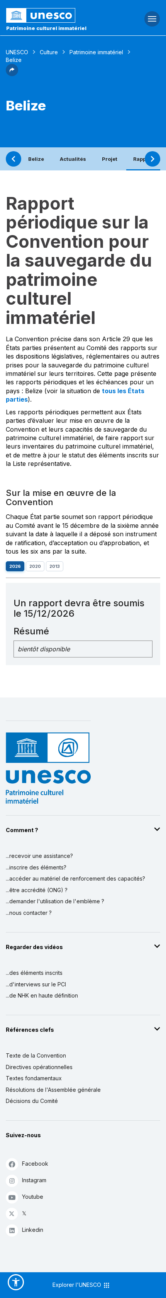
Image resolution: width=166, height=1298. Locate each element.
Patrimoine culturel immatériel (46, 28)
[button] (12, 74)
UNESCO (17, 52)
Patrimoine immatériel (96, 52)
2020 (35, 566)
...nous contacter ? (29, 912)
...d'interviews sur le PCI (36, 984)
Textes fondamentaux (34, 1078)
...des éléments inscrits (34, 972)
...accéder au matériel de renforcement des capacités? (75, 878)
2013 (54, 566)
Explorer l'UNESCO (78, 1284)
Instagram (34, 1180)
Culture (49, 52)
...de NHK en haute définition (42, 995)
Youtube (32, 1196)
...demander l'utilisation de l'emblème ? (55, 901)
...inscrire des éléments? (36, 867)
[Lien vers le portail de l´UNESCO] (55, 15)
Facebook (35, 1163)
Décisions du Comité (32, 1101)
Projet (109, 159)
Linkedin (32, 1229)
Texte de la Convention (36, 1055)
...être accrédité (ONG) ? (37, 890)
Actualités (73, 159)
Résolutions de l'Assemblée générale (53, 1089)
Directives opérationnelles (39, 1067)
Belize (36, 159)
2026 (15, 566)
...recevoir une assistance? (39, 856)
